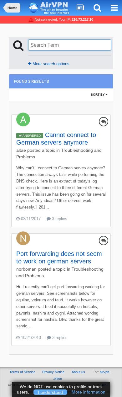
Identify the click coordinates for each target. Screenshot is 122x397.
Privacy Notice (53, 372)
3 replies (59, 218)
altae (21, 150)
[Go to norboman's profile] (23, 238)
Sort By (98, 94)
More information (88, 391)
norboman (26, 269)
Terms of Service (22, 372)
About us (78, 372)
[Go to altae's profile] (23, 119)
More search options (50, 63)
